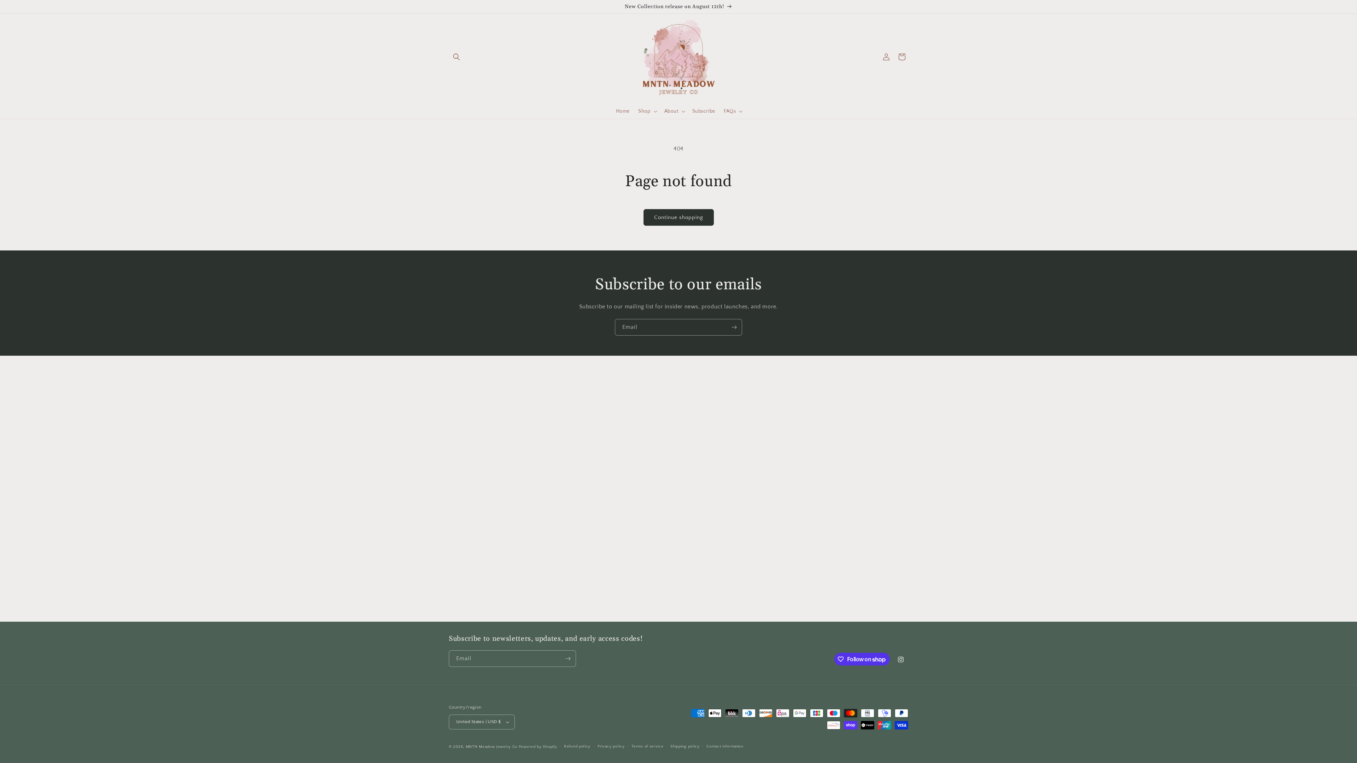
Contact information (724, 746)
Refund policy (577, 746)
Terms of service (647, 746)
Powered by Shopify (538, 747)
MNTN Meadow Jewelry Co (491, 747)
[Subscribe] (734, 327)
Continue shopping (678, 217)
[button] (456, 57)
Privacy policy (611, 746)
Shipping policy (685, 746)
